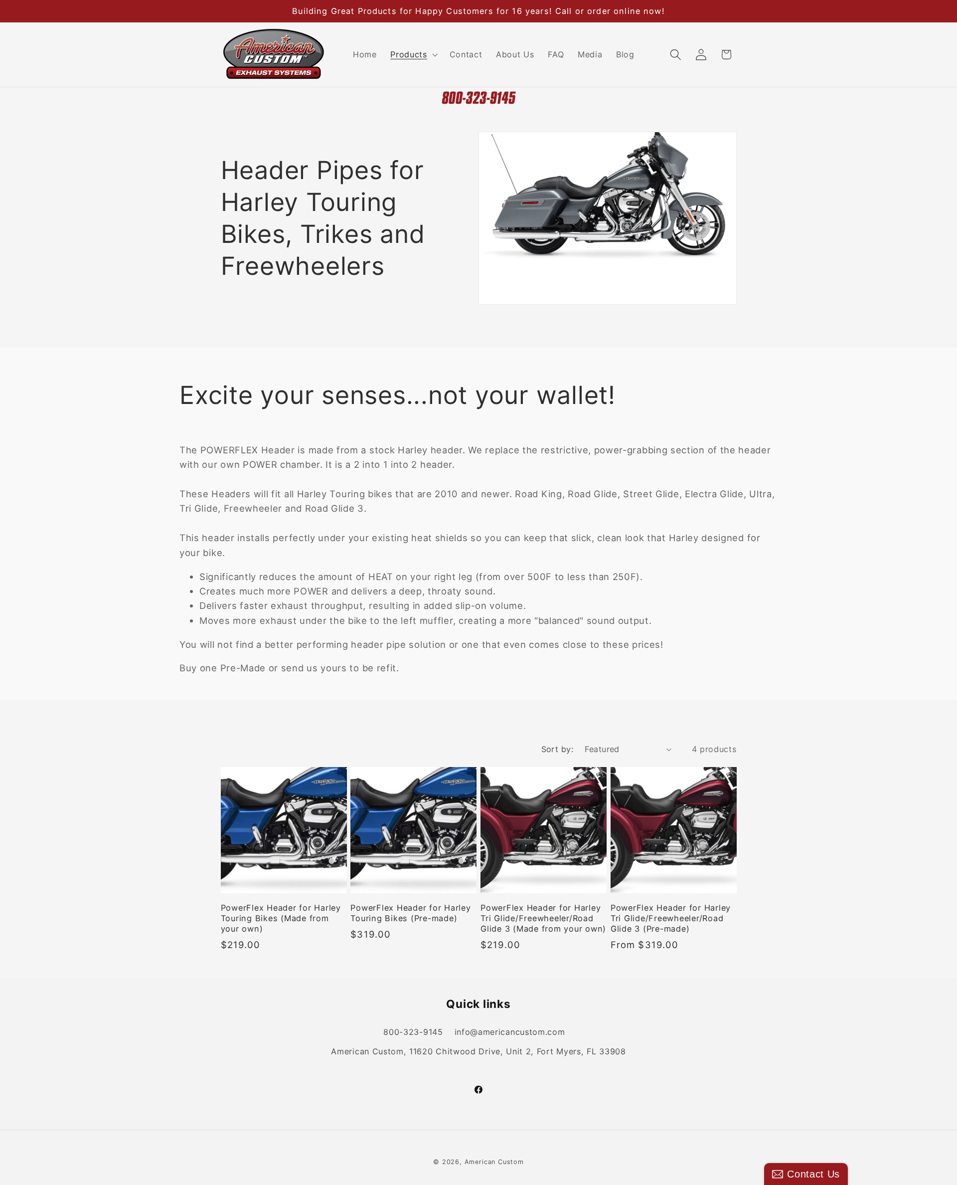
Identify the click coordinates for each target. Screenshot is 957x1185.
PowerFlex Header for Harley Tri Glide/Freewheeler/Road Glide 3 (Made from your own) (543, 918)
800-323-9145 (413, 1032)
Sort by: (557, 749)
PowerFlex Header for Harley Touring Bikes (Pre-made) (410, 913)
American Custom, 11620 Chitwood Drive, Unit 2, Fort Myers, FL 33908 (478, 1051)
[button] (412, 54)
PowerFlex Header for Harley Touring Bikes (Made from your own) (281, 918)
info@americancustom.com (510, 1032)
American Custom (494, 1162)
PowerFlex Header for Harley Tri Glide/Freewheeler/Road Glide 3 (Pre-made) (671, 918)
